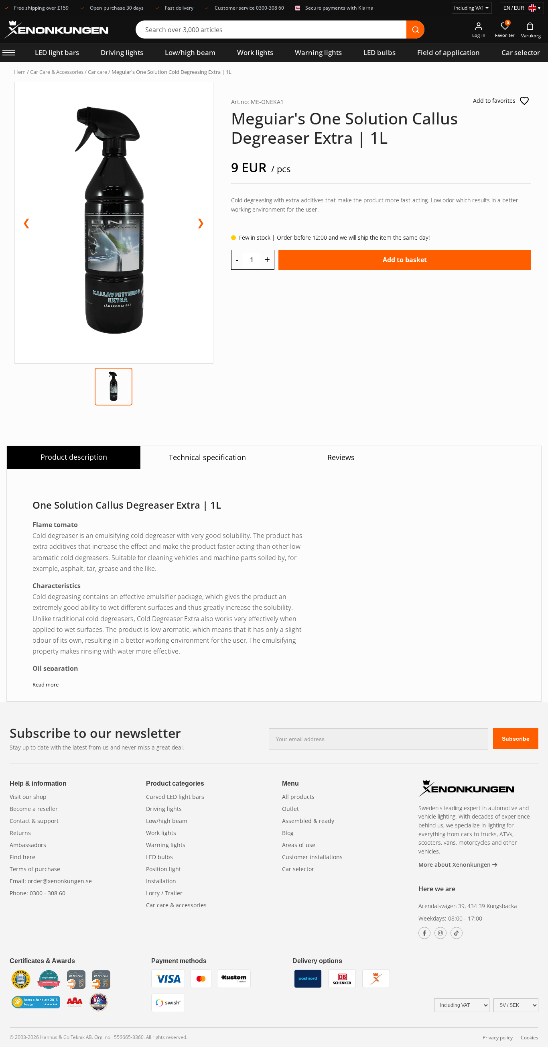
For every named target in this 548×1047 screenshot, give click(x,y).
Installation (161, 881)
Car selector (520, 52)
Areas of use (298, 845)
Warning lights (318, 52)
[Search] (415, 29)
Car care (97, 71)
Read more (45, 684)
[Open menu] (8, 52)
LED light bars (57, 52)
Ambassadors (28, 845)
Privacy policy (498, 1037)
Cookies (529, 1037)
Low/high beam (190, 52)
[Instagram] (440, 933)
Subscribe (516, 738)
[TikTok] (457, 933)
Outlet (290, 809)
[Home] (466, 789)
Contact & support (34, 821)
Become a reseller (34, 809)
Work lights (255, 52)
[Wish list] (524, 101)
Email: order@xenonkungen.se (51, 881)
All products (298, 797)
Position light (163, 869)
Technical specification (207, 457)
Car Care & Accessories (56, 71)
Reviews (341, 457)
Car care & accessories (176, 905)
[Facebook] (424, 933)
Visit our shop (28, 797)
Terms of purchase (35, 869)
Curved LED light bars (175, 797)
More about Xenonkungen (455, 864)
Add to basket (405, 259)
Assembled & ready (308, 821)
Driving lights (122, 52)
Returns (20, 833)
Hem (20, 71)
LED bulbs (379, 52)
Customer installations (312, 857)
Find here (22, 857)
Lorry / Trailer (164, 893)
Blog (288, 833)
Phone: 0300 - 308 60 (37, 893)
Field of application (448, 52)
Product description (74, 457)
